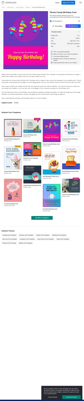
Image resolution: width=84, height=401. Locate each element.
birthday (28, 7)
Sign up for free (68, 2)
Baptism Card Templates (25, 243)
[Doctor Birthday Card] (32, 126)
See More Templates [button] (42, 218)
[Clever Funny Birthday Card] (71, 186)
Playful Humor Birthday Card (32, 185)
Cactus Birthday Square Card (13, 139)
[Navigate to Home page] (9, 2)
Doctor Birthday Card (30, 135)
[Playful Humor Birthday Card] (32, 174)
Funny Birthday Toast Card (70, 171)
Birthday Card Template (30, 158)
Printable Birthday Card (50, 209)
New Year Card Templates (10, 239)
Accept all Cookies (71, 397)
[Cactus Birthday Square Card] (13, 128)
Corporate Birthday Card (11, 171)
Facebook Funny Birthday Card (71, 139)
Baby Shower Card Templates (46, 239)
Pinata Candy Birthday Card (51, 144)
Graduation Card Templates (27, 239)
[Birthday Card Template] (32, 149)
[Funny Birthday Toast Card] (71, 157)
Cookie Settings (52, 397)
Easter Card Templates (63, 239)
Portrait (16, 102)
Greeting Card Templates (9, 235)
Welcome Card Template (9, 243)
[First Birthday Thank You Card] (52, 162)
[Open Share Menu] (79, 21)
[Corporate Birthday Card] (13, 157)
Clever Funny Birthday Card (70, 194)
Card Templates (20, 7)
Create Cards (10, 7)
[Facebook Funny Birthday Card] (71, 128)
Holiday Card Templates (42, 235)
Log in (57, 2)
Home (3, 7)
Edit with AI (74, 26)
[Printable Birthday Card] (52, 195)
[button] (57, 26)
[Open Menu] (80, 2)
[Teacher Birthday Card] (13, 190)
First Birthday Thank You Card (52, 176)
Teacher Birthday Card (11, 203)
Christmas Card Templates (26, 235)
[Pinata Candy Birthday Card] (52, 130)
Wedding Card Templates (59, 235)
